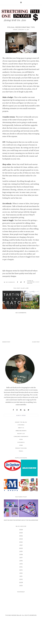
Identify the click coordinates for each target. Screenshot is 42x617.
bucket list (21, 433)
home (21, 445)
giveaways (21, 442)
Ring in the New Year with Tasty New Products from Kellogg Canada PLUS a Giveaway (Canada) (29, 484)
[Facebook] (13, 410)
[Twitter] (28, 410)
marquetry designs (9, 276)
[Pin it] (24, 282)
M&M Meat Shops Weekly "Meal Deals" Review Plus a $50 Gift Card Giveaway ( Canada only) (12, 484)
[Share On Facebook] (17, 282)
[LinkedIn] (24, 410)
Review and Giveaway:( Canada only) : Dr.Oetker (12, 465)
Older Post (36, 342)
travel (21, 451)
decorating (31, 282)
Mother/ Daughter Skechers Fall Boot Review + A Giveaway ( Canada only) (29, 467)
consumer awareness (21, 436)
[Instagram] (17, 410)
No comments (10, 282)
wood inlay (28, 273)
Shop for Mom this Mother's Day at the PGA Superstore (21, 520)
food (21, 439)
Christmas (21, 424)
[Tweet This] (21, 282)
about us (21, 427)
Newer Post (6, 342)
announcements (21, 430)
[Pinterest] (20, 410)
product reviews (21, 448)
